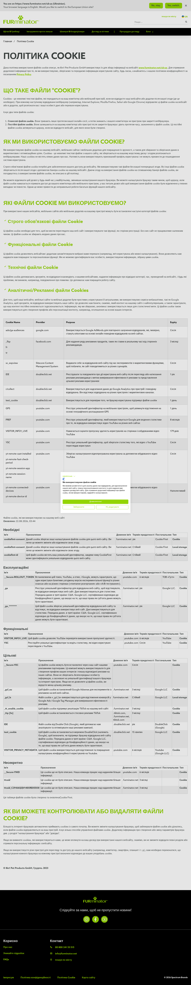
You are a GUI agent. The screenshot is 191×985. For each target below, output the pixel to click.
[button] (69, 476)
